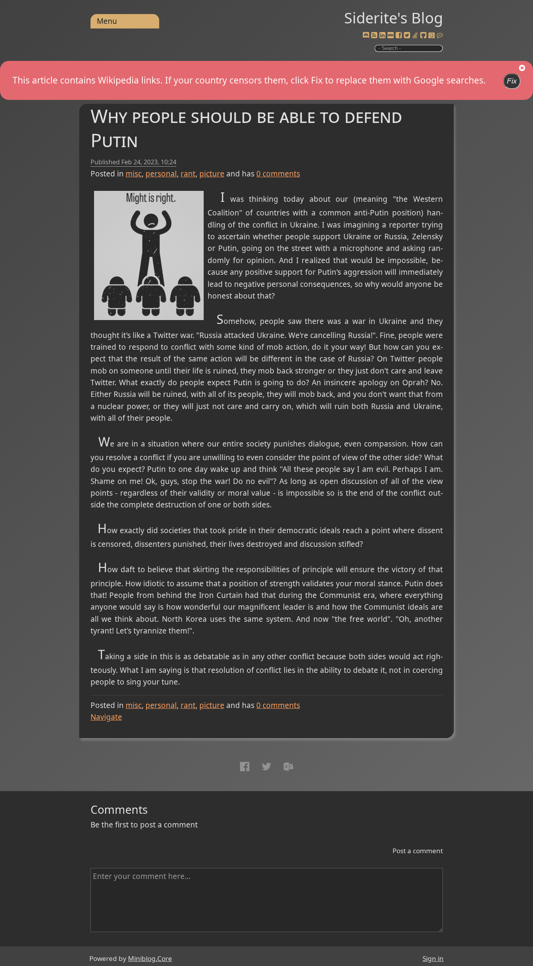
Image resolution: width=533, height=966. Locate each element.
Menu (107, 21)
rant (188, 174)
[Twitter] (407, 35)
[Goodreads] (431, 35)
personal (161, 174)
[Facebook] (399, 35)
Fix (512, 81)
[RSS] (374, 35)
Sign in (433, 958)
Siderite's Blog (393, 17)
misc (134, 174)
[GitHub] (423, 35)
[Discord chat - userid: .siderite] (366, 35)
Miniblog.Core (150, 958)
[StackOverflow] (415, 35)
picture (211, 174)
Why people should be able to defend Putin (246, 128)
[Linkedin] (382, 35)
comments (278, 174)
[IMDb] (390, 35)
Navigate (106, 717)
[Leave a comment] (440, 35)
